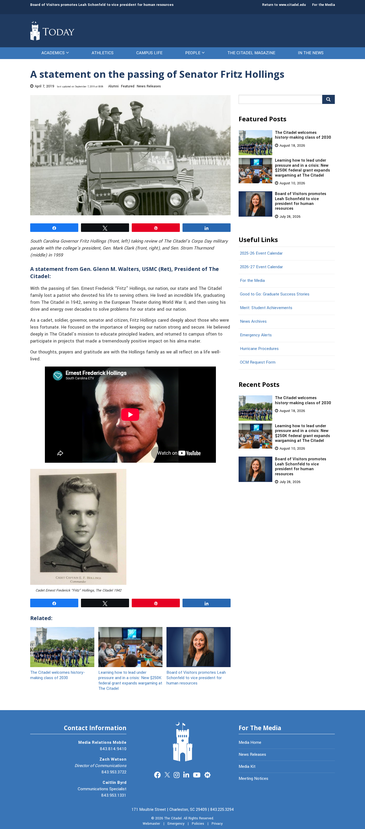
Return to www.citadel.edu (284, 4)
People (192, 53)
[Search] (328, 99)
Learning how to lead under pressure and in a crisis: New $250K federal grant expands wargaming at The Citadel (130, 680)
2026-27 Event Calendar (261, 267)
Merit (207, 774)
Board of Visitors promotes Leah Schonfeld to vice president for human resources (101, 4)
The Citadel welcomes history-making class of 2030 (57, 675)
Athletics (103, 53)
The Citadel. (173, 818)
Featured (127, 86)
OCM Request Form (257, 362)
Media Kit (247, 766)
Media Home (250, 742)
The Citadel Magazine (251, 53)
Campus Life (149, 53)
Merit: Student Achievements (266, 308)
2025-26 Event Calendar (261, 253)
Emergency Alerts (256, 335)
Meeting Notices (253, 778)
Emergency (176, 823)
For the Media (323, 4)
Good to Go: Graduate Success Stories (274, 294)
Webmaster (151, 823)
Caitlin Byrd (114, 782)
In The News (311, 53)
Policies (198, 823)
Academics (53, 53)
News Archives (253, 321)
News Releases (149, 86)
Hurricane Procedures (259, 349)
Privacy (217, 823)
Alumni (113, 86)
